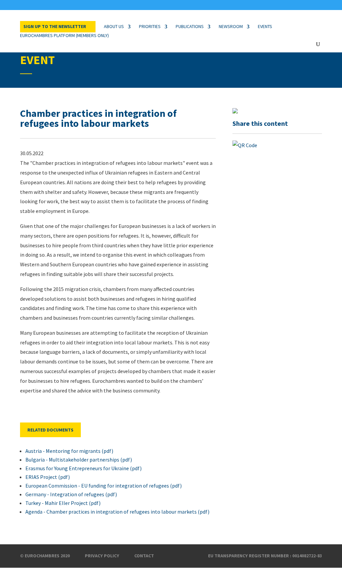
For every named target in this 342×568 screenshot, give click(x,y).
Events (265, 26)
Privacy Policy (102, 556)
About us (114, 26)
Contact (144, 556)
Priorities (150, 26)
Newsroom (231, 26)
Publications (190, 26)
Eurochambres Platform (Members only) (64, 35)
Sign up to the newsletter (54, 26)
